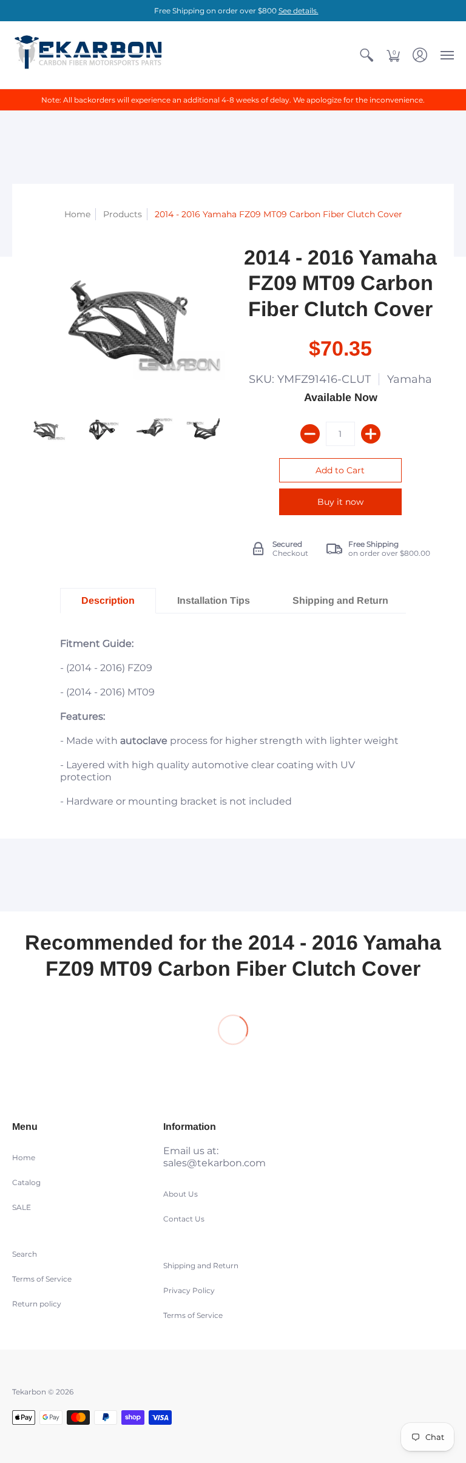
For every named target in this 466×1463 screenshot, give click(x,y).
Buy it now (340, 501)
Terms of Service (42, 1278)
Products (122, 214)
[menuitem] (366, 55)
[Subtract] (310, 434)
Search (24, 1254)
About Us (180, 1193)
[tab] (108, 600)
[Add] (370, 434)
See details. (299, 10)
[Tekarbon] (88, 55)
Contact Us (183, 1218)
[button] (366, 55)
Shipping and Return (200, 1265)
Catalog (26, 1182)
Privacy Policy (189, 1290)
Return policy (36, 1303)
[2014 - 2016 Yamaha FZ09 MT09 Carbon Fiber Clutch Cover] (45, 429)
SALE (21, 1207)
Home (77, 214)
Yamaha (409, 379)
